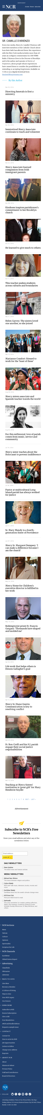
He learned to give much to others (23, 248)
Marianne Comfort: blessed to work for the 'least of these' (20, 360)
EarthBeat (6, 956)
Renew (32, 6)
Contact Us (6, 1036)
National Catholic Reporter (5, 1087)
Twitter (16, 1094)
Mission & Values (8, 1065)
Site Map (34, 1100)
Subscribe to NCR (8, 1009)
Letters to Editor (8, 1046)
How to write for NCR (9, 1039)
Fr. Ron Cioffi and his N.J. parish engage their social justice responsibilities (21, 747)
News (4, 930)
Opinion (5, 940)
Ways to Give (6, 994)
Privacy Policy (7, 1069)
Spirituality (6, 944)
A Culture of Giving (9, 990)
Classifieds (6, 968)
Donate (27, 6)
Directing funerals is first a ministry (19, 92)
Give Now (5, 983)
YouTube (23, 1094)
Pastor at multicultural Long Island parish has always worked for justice (22, 492)
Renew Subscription (9, 1013)
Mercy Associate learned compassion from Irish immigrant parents (18, 170)
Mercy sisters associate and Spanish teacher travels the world (22, 397)
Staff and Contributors (10, 1072)
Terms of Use (18, 1100)
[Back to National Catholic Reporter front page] (11, 7)
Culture (5, 937)
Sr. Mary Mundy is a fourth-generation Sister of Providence (21, 531)
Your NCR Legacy (8, 997)
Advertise (5, 975)
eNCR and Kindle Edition (11, 1024)
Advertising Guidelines (8, 1100)
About (4, 1062)
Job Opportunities (8, 1043)
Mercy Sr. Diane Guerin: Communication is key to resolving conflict (18, 707)
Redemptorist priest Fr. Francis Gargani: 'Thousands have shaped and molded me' (22, 628)
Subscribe (37, 6)
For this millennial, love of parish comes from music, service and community (23, 437)
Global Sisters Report (9, 959)
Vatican (4, 933)
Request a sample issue (10, 1027)
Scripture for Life (8, 947)
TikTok (30, 1094)
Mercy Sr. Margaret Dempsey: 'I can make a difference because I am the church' (21, 548)
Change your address (9, 1050)
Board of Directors (8, 1076)
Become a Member (8, 987)
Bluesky (12, 1094)
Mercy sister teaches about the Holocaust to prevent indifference (23, 453)
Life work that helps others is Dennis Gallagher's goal (20, 667)
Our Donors (6, 1001)
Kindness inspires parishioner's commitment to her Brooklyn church (21, 210)
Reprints (5, 1053)
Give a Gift (6, 1016)
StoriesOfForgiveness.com (12, 74)
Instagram (26, 1094)
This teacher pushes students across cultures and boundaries (21, 284)
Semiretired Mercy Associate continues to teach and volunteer (22, 130)
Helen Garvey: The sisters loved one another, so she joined (21, 322)
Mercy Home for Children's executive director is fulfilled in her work (21, 588)
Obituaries (6, 971)
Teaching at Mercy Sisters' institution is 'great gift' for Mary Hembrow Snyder (23, 787)
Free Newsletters (8, 1020)
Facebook (19, 1094)
